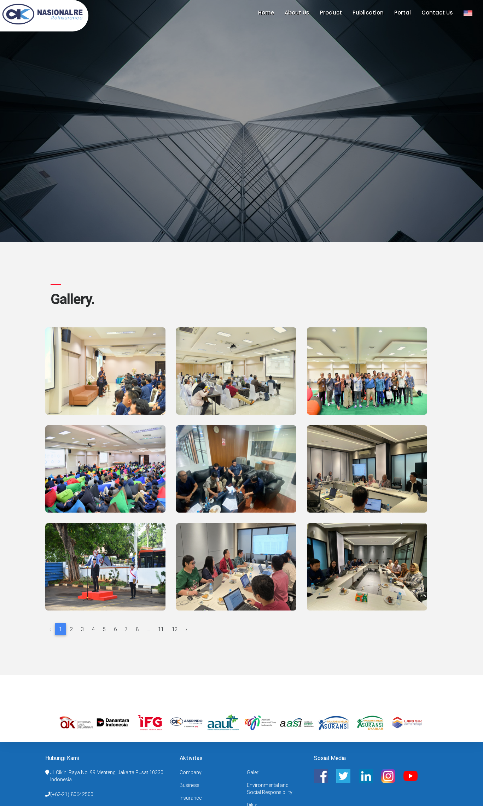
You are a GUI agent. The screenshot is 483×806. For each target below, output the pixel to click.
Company (191, 772)
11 (161, 629)
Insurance (191, 798)
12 (175, 629)
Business (189, 785)
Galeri (253, 772)
